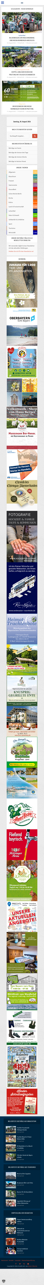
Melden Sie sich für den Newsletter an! (21, 251)
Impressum (4, 1260)
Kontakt (11, 1260)
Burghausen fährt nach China (25, 1183)
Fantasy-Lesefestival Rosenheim (22, 1250)
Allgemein (22, 104)
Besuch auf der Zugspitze (23, 1173)
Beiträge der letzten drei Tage (18, 152)
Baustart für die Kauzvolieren (25, 1192)
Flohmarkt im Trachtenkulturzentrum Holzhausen (23, 1231)
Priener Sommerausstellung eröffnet (24, 1220)
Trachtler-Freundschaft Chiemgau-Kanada (23, 1129)
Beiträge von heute (15, 148)
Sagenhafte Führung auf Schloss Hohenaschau (23, 1202)
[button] (3, 1281)
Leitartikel (22, 35)
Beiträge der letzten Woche (18, 157)
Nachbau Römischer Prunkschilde (22, 1240)
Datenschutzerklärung (28, 1260)
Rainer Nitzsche (32, 1266)
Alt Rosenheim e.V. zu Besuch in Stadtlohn (24, 1147)
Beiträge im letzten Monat (17, 161)
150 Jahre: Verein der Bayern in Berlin (25, 1156)
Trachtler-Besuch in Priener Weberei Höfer (24, 1138)
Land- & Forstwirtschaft (22, 69)
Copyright (18, 1260)
